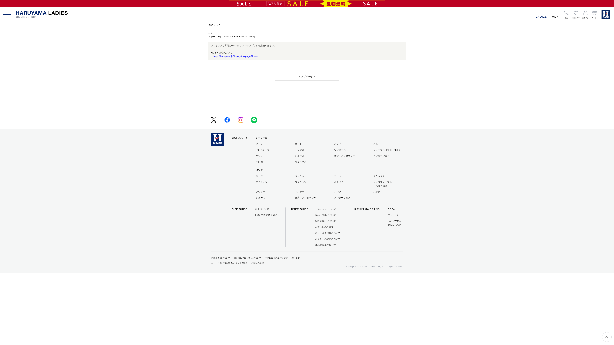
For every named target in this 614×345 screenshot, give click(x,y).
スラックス (379, 176)
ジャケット (261, 144)
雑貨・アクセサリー (344, 155)
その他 (259, 162)
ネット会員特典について (328, 233)
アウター (260, 191)
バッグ (259, 155)
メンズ (259, 170)
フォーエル (393, 215)
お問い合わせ (257, 263)
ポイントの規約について (328, 239)
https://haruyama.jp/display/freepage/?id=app (236, 56)
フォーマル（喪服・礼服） (387, 150)
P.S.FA (391, 209)
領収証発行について (325, 221)
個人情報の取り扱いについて (247, 258)
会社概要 (295, 258)
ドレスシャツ (263, 150)
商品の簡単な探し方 (325, 245)
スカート (378, 144)
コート (298, 144)
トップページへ (307, 76)
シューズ (299, 155)
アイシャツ (261, 182)
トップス (299, 150)
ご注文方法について (325, 209)
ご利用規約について (220, 258)
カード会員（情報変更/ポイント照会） (229, 263)
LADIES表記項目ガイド (267, 215)
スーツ (259, 176)
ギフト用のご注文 (324, 227)
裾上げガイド (262, 209)
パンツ (337, 144)
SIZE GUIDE (240, 209)
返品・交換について (325, 215)
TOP (211, 25)
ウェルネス (301, 162)
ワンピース (340, 150)
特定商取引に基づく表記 (276, 258)
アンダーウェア (381, 155)
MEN (555, 16)
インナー (299, 191)
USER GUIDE (300, 209)
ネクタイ (338, 182)
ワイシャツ (301, 182)
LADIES (541, 16)
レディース (261, 138)
